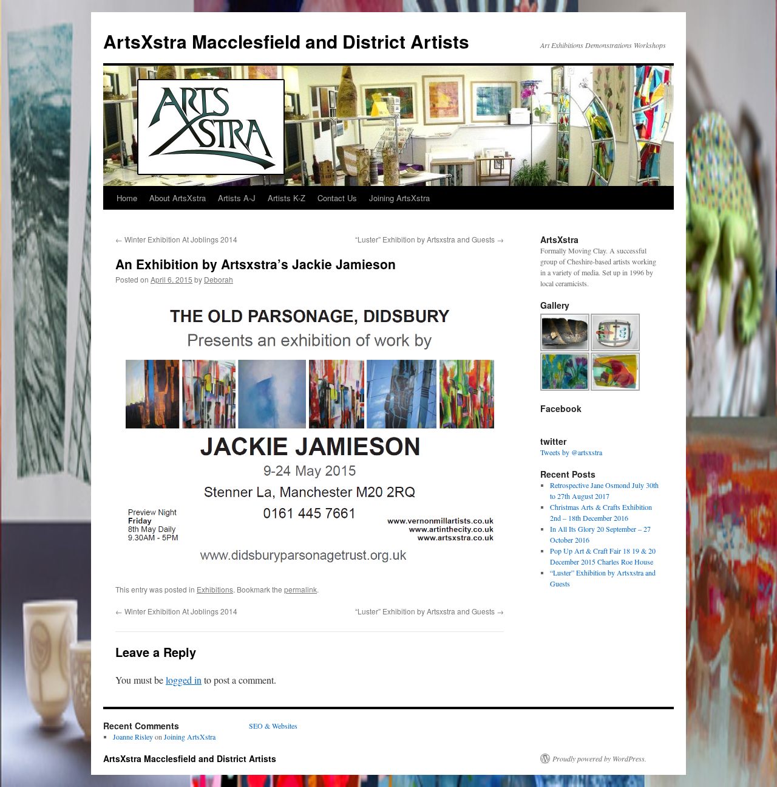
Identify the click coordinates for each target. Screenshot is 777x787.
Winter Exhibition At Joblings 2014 (176, 239)
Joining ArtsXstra (399, 198)
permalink (300, 589)
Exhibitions (215, 589)
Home (127, 198)
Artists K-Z (286, 198)
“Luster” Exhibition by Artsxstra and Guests (429, 239)
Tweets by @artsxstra (571, 452)
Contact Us (337, 198)
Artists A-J (237, 198)
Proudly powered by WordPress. (599, 758)
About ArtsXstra (177, 198)
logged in (184, 679)
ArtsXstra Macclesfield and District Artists (286, 41)
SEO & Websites (273, 725)
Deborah (218, 279)
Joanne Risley (133, 736)
